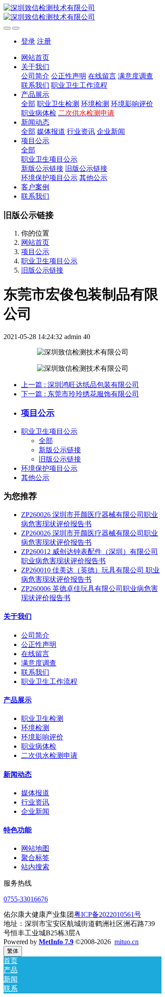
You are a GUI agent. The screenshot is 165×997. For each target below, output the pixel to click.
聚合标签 (35, 857)
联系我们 (35, 672)
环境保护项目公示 (49, 468)
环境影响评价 (42, 737)
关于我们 (18, 616)
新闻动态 (18, 774)
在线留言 (35, 653)
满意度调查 (38, 663)
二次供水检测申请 (49, 755)
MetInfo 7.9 (56, 941)
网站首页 (35, 57)
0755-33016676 (26, 899)
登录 (28, 41)
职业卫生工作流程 (49, 681)
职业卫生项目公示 (49, 261)
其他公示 (35, 477)
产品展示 (18, 700)
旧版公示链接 (42, 270)
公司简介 (35, 635)
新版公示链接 (60, 450)
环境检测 (35, 727)
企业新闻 (35, 811)
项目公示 (35, 251)
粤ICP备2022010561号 (107, 914)
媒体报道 (35, 793)
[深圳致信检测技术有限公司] (82, 13)
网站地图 (35, 848)
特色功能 (18, 830)
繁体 (12, 951)
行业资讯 (35, 802)
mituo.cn (126, 941)
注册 (44, 41)
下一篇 (80, 394)
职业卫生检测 (42, 718)
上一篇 (80, 384)
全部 (28, 103)
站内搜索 (35, 867)
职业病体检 (38, 746)
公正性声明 (38, 644)
